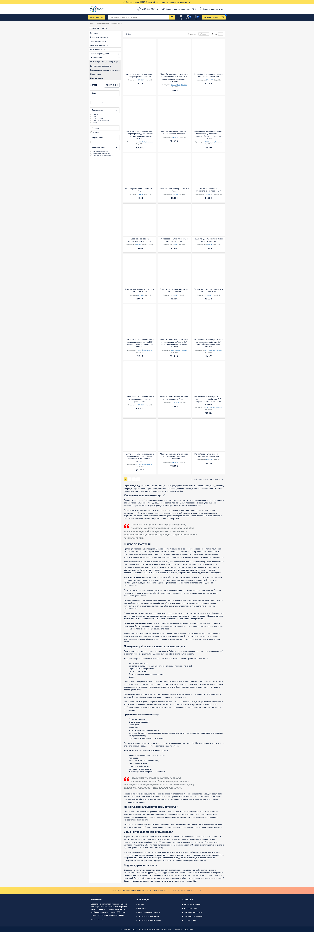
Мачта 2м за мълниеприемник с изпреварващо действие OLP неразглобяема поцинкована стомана (140, 343)
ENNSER (140, 194)
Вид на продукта (98, 147)
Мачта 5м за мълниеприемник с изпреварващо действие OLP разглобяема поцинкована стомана (140, 457)
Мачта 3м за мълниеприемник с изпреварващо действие (208, 75)
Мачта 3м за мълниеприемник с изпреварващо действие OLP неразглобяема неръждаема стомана (140, 135)
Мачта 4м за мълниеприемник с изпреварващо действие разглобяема (140, 399)
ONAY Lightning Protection (179, 85)
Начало (91, 23)
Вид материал (97, 138)
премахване (112, 85)
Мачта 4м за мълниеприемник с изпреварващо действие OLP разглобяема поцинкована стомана (208, 343)
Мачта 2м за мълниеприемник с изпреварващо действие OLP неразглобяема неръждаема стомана (174, 78)
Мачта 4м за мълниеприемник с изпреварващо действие (174, 132)
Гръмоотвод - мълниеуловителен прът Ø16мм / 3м (139, 290)
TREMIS (207, 194)
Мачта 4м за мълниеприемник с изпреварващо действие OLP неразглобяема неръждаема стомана (208, 135)
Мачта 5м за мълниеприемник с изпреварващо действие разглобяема (174, 456)
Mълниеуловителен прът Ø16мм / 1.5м (174, 189)
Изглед (214, 34)
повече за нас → (98, 920)
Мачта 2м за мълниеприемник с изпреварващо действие (140, 75)
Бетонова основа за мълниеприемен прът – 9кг (140, 240)
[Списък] (129, 34)
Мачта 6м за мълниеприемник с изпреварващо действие (208, 455)
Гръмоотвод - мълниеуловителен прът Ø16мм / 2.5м (174, 240)
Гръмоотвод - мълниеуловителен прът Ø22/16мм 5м (208, 290)
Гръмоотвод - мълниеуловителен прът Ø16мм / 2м (208, 240)
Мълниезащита (103, 23)
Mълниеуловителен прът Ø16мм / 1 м (139, 189)
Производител (97, 110)
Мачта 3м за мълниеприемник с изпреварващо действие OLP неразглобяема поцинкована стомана (174, 343)
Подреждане (192, 34)
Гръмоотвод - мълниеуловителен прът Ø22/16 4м (174, 290)
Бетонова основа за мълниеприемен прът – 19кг (208, 189)
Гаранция (95, 128)
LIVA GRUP (141, 80)
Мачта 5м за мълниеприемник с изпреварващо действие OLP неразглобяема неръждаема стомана (208, 400)
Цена (94, 93)
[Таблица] (126, 34)
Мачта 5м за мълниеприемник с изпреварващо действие (174, 398)
